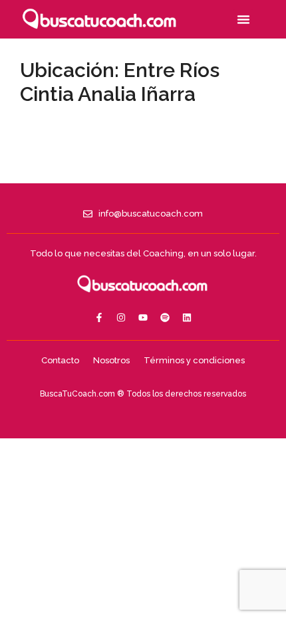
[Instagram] (121, 317)
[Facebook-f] (99, 317)
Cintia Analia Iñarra (108, 94)
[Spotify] (165, 317)
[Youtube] (143, 317)
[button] (243, 19)
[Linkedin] (187, 317)
